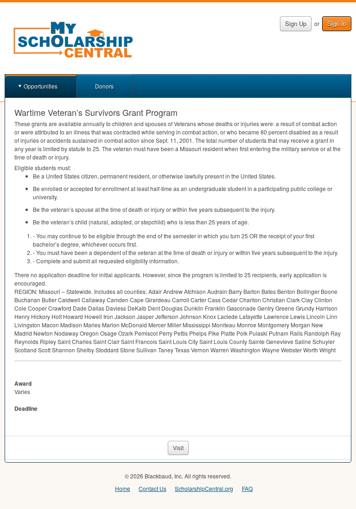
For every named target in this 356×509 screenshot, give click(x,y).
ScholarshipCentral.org (204, 488)
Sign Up (295, 23)
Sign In (336, 23)
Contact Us (152, 488)
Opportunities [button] (40, 86)
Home (122, 488)
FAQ (247, 488)
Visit (178, 448)
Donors (104, 86)
